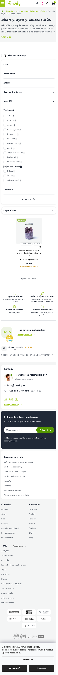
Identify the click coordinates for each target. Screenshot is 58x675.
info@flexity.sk (16, 385)
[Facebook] (5, 399)
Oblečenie (33, 509)
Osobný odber (7, 538)
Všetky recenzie (25, 335)
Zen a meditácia (7, 588)
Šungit (10, 176)
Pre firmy (7, 486)
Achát (10, 116)
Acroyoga (5, 551)
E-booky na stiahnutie (10, 528)
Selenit (10, 171)
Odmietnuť (14, 668)
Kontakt (4, 509)
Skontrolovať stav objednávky (16, 495)
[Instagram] (11, 399)
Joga (3, 570)
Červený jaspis (14, 130)
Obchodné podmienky (13, 467)
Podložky (32, 514)
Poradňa (7, 481)
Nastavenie (28, 660)
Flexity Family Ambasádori (14, 476)
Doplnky (32, 528)
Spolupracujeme (8, 533)
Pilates (4, 579)
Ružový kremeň (14, 167)
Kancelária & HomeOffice (11, 584)
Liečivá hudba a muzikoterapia (13, 565)
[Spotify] (16, 399)
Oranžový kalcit (14, 162)
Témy (31, 538)
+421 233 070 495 (18, 390)
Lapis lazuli (12, 157)
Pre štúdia (5, 574)
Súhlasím (41, 668)
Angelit (11, 125)
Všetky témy (18, 546)
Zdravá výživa (7, 555)
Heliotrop (12, 139)
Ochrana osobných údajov (15, 472)
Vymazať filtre (31, 199)
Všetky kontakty (11, 405)
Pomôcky (32, 519)
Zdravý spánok (7, 598)
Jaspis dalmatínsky (15, 153)
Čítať (6, 37)
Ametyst (11, 120)
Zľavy (31, 533)
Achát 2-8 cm (26, 244)
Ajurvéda (5, 560)
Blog (3, 519)
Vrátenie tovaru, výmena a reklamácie (19, 462)
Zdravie (32, 524)
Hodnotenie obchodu (12, 490)
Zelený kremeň (14, 180)
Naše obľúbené (7, 603)
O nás (3, 514)
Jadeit (10, 148)
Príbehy (4, 524)
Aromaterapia (7, 593)
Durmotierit (12, 134)
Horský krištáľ (14, 143)
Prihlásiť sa (45, 430)
